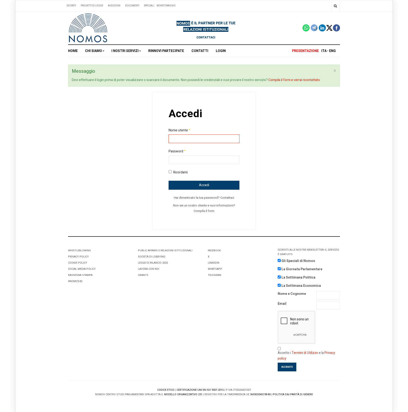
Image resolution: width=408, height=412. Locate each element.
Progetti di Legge (92, 5)
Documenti (132, 5)
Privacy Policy (78, 257)
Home (73, 50)
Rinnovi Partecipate (166, 50)
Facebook (214, 251)
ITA (324, 50)
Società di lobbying (151, 257)
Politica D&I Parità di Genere (293, 394)
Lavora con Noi (148, 269)
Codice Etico (165, 390)
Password (177, 151)
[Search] (335, 5)
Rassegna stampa (80, 275)
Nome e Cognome (292, 293)
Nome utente (179, 130)
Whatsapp (215, 269)
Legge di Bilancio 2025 (153, 263)
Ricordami (180, 172)
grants (143, 275)
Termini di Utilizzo (305, 352)
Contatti (199, 50)
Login (221, 50)
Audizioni (114, 5)
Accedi (204, 185)
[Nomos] (88, 28)
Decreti (71, 5)
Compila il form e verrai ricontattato (294, 79)
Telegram (214, 275)
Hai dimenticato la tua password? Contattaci (204, 197)
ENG (332, 50)
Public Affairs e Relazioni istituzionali (165, 251)
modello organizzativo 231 (183, 394)
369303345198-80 (260, 394)
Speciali (149, 5)
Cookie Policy (77, 263)
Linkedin (213, 263)
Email (282, 303)
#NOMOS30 (75, 281)
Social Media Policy (82, 269)
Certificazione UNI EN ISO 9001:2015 (200, 390)
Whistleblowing (79, 251)
